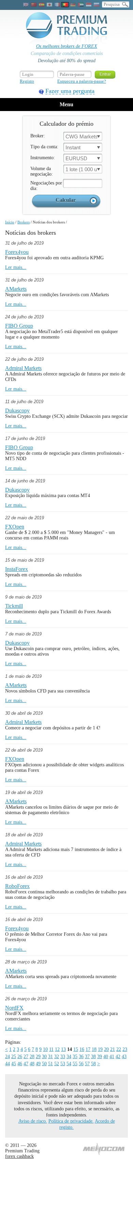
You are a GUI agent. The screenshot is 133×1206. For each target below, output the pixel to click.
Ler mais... (15, 267)
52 (56, 1063)
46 (19, 1063)
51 (50, 1063)
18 (94, 1049)
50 (44, 1063)
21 (112, 1049)
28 (32, 1056)
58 (93, 1063)
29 (38, 1056)
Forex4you (17, 252)
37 (87, 1056)
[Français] (57, 4)
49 (38, 1063)
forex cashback (19, 1156)
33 (62, 1056)
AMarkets (16, 289)
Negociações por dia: (46, 185)
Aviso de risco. (32, 1121)
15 (75, 1049)
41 (111, 1056)
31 (50, 1056)
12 (57, 1049)
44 (7, 1063)
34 (68, 1056)
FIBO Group (19, 326)
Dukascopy (17, 410)
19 (100, 1049)
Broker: (37, 135)
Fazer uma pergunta (69, 90)
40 (105, 1056)
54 (68, 1063)
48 (32, 1063)
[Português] (65, 4)
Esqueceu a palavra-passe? (81, 81)
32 (56, 1056)
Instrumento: (42, 157)
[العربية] (81, 4)
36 (81, 1056)
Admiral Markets (23, 368)
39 (99, 1056)
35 (75, 1056)
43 (124, 1056)
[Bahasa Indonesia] (88, 4)
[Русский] (96, 4)
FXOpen (14, 527)
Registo (27, 81)
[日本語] (49, 4)
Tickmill (14, 606)
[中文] (33, 4)
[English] (26, 4)
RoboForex (17, 886)
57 (87, 1063)
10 (45, 1049)
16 (81, 1049)
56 (81, 1063)
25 (13, 1056)
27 (26, 1056)
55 (75, 1063)
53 (62, 1063)
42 (118, 1056)
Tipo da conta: (44, 146)
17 (88, 1049)
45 (13, 1063)
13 (63, 1049)
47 (26, 1063)
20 (106, 1049)
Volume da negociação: (41, 171)
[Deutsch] (73, 4)
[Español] (41, 4)
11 (51, 1049)
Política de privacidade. (71, 1121)
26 (19, 1056)
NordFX (14, 1008)
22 (118, 1049)
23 (124, 1049)
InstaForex (16, 569)
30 (44, 1056)
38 (93, 1056)
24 (7, 1056)
